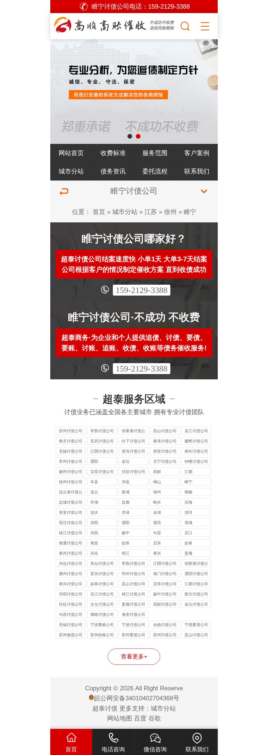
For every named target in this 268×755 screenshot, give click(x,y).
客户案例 (196, 152)
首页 (99, 211)
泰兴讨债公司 (70, 584)
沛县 (126, 482)
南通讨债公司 (70, 543)
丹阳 (94, 533)
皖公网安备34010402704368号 (136, 698)
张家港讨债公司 (133, 432)
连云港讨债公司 (70, 493)
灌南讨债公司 (102, 614)
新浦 (126, 492)
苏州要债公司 (133, 635)
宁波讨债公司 (133, 624)
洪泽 (126, 512)
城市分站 (71, 171)
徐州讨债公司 (70, 482)
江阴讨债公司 (102, 451)
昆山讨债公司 (165, 431)
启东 (157, 543)
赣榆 (188, 492)
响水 (157, 502)
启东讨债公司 (165, 584)
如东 (126, 543)
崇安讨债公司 (165, 451)
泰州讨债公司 (70, 553)
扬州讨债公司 (70, 471)
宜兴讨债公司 (133, 451)
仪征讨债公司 (133, 471)
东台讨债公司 (102, 563)
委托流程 (155, 171)
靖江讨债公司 (133, 594)
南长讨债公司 (196, 451)
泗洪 (157, 522)
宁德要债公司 (196, 624)
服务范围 (155, 152)
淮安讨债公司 (70, 512)
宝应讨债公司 (102, 471)
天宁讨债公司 (165, 461)
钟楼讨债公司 (196, 461)
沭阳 (94, 522)
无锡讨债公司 (70, 451)
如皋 (188, 543)
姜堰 (188, 553)
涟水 (94, 512)
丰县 (94, 482)
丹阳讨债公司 (70, 594)
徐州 (170, 211)
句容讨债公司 (70, 614)
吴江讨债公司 (196, 431)
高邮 (157, 471)
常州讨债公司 (70, 461)
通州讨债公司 (70, 573)
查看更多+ (134, 656)
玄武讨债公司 (102, 441)
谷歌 (154, 718)
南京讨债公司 (70, 441)
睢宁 (190, 211)
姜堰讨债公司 (133, 604)
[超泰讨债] (114, 25)
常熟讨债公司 (102, 431)
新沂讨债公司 (196, 594)
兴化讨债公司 (70, 563)
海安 (94, 543)
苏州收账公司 (102, 635)
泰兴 (157, 553)
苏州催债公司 (70, 635)
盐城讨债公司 (70, 502)
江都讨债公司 (196, 584)
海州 (157, 492)
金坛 (126, 461)
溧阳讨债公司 (196, 573)
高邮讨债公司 (165, 604)
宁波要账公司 (102, 624)
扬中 (126, 533)
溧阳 (94, 461)
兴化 (94, 553)
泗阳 (126, 522)
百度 (140, 718)
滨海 (188, 502)
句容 (157, 533)
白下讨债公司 (133, 441)
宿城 (188, 522)
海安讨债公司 (133, 614)
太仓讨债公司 (102, 604)
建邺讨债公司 (196, 441)
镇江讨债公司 (70, 533)
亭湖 (94, 502)
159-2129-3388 (142, 290)
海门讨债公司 (165, 573)
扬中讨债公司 (165, 594)
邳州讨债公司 (133, 573)
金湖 (157, 512)
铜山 (157, 482)
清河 (188, 512)
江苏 (150, 211)
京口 (188, 533)
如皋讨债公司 (102, 584)
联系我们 (196, 171)
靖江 (126, 553)
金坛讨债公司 (196, 604)
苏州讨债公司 (70, 431)
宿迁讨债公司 (70, 522)
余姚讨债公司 (165, 624)
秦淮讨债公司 (165, 441)
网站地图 (119, 718)
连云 (94, 492)
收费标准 (113, 152)
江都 (188, 471)
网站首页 (71, 152)
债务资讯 (113, 171)
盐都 (126, 502)
